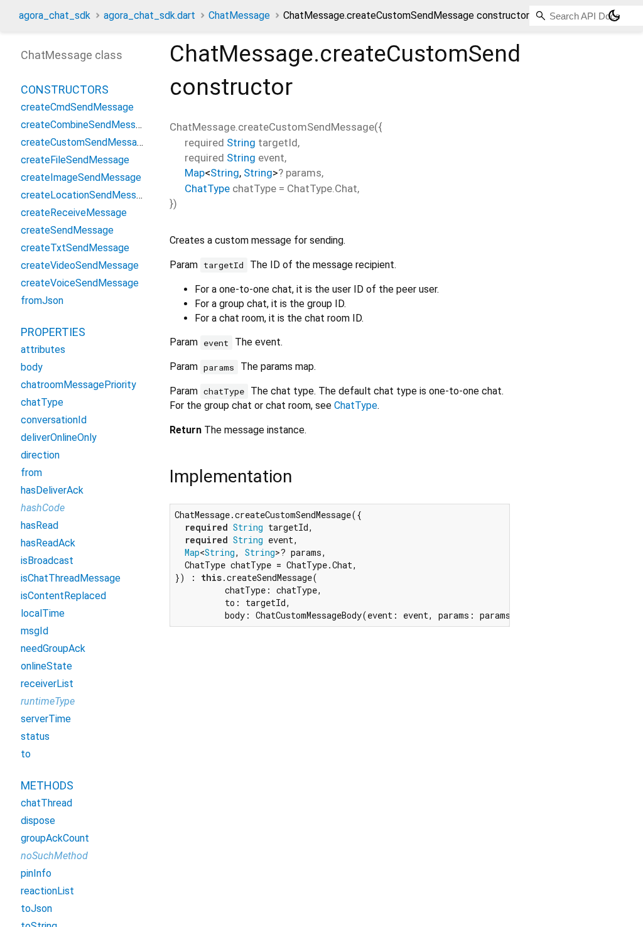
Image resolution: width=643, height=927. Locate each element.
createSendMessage (67, 230)
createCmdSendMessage (77, 107)
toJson (36, 908)
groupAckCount (55, 838)
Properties (53, 332)
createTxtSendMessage (75, 248)
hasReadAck (48, 543)
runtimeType (48, 701)
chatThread (46, 803)
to (26, 754)
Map (195, 172)
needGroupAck (53, 648)
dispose (38, 821)
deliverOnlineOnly (59, 437)
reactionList (47, 891)
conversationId (54, 420)
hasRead (39, 525)
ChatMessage (239, 15)
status (35, 736)
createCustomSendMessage (84, 142)
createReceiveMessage (74, 213)
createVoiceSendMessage (80, 283)
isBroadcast (47, 560)
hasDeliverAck (52, 490)
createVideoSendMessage (80, 265)
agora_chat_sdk (54, 15)
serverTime (46, 719)
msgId (34, 631)
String (241, 142)
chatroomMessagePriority (78, 385)
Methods (47, 785)
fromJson (42, 300)
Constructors (65, 89)
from (31, 473)
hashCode (43, 508)
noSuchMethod (54, 856)
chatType (42, 402)
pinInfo (36, 873)
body (32, 367)
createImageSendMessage (81, 177)
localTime (43, 613)
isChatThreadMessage (71, 578)
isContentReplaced (63, 596)
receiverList (47, 684)
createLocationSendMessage (87, 195)
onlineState (46, 666)
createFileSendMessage (75, 160)
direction (40, 455)
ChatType (207, 188)
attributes (43, 349)
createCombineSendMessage (86, 125)
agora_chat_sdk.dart (149, 15)
